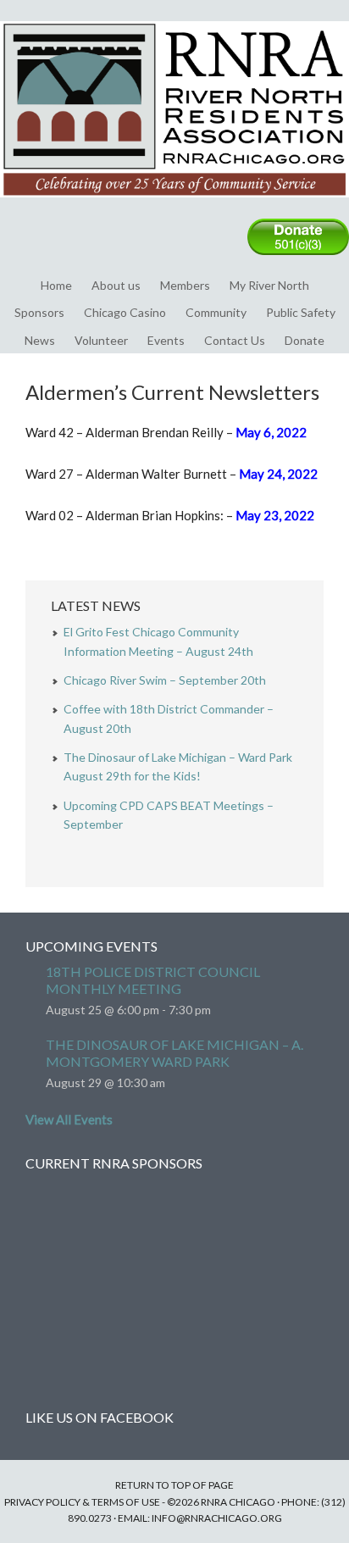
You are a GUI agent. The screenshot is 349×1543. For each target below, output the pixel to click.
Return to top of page (174, 1485)
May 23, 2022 (274, 515)
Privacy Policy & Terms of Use (82, 1502)
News (40, 340)
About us (116, 285)
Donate (304, 340)
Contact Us (234, 340)
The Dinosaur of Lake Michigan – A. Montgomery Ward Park (174, 1052)
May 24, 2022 (278, 473)
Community (216, 312)
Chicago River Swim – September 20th (165, 680)
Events (166, 340)
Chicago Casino (125, 312)
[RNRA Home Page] (174, 205)
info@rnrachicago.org (217, 1518)
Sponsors (39, 312)
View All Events (69, 1119)
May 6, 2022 (271, 432)
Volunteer (101, 340)
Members (185, 285)
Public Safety (300, 312)
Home (56, 285)
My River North (269, 285)
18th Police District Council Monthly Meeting (153, 979)
